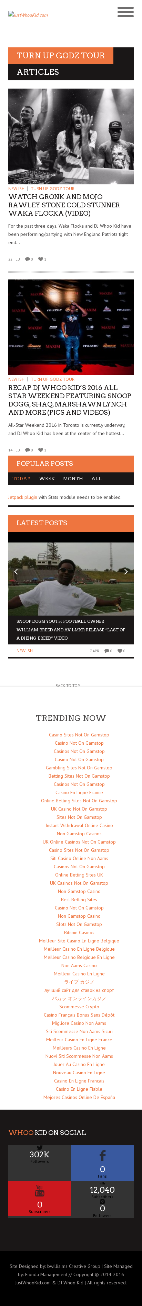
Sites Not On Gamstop (79, 817)
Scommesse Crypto (79, 1007)
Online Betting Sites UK (79, 875)
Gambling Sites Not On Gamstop (79, 768)
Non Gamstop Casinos (79, 833)
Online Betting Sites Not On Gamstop (79, 801)
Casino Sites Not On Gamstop (79, 735)
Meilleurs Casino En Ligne (79, 1048)
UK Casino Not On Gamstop (79, 809)
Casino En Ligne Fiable (79, 1089)
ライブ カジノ (79, 982)
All (96, 478)
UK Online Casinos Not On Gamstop (79, 842)
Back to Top (67, 685)
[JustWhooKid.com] (55, 17)
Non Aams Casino (79, 965)
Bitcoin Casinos (79, 932)
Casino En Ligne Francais (79, 1081)
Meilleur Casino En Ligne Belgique (79, 949)
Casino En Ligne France (79, 792)
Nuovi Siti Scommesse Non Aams (79, 1056)
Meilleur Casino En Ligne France (79, 1039)
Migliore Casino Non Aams (79, 1023)
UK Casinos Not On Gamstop (79, 883)
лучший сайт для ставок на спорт (79, 990)
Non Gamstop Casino (79, 891)
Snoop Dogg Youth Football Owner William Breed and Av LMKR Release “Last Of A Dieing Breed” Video (71, 629)
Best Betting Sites (79, 899)
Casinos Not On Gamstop (79, 751)
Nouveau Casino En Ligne (79, 1072)
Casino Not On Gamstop (79, 743)
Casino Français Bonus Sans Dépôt (79, 1015)
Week (47, 478)
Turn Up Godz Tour (52, 189)
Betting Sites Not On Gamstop (79, 776)
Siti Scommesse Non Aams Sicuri (79, 1031)
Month (73, 478)
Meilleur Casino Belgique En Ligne (79, 957)
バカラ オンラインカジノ (79, 998)
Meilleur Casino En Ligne (79, 974)
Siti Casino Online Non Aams (79, 858)
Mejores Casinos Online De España (79, 1097)
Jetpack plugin (22, 497)
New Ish (16, 189)
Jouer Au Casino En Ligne (79, 1064)
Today (21, 478)
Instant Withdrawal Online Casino (79, 825)
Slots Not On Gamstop (79, 924)
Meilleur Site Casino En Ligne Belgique (79, 941)
